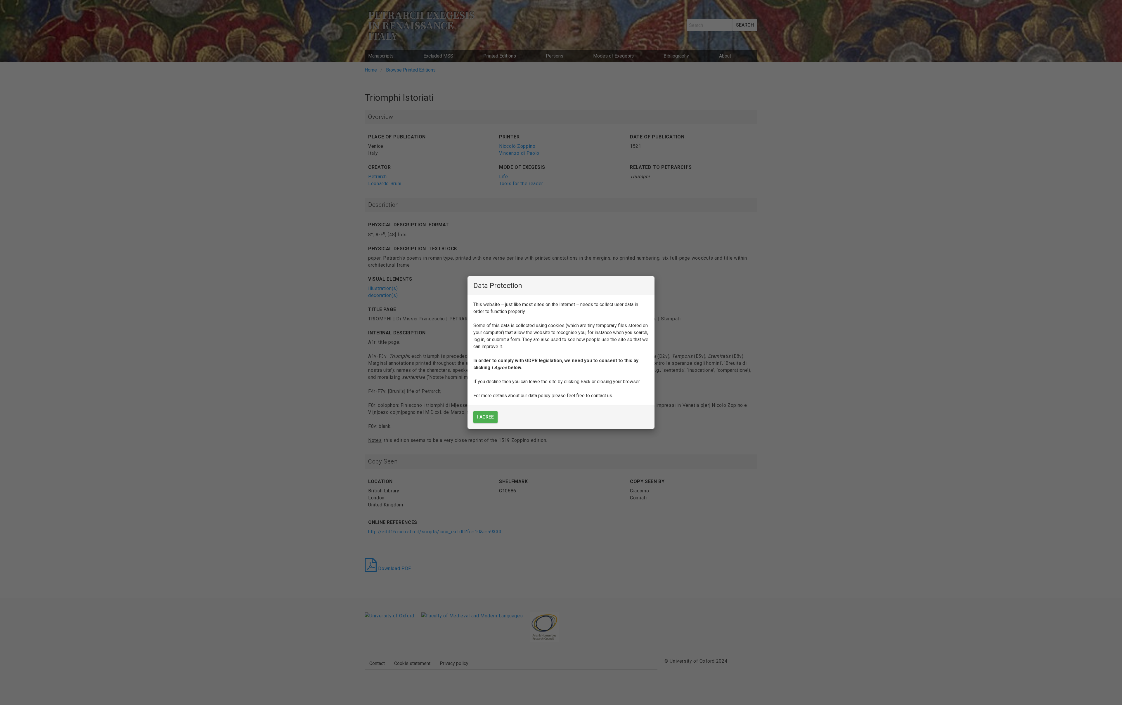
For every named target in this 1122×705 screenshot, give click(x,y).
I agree (485, 417)
